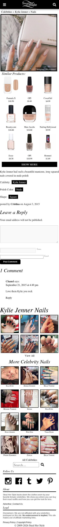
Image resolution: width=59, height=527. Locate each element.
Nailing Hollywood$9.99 (48, 128)
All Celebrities (29, 459)
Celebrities (6, 11)
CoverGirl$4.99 (48, 100)
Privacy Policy (9, 522)
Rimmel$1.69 (47, 157)
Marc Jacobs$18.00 (29, 128)
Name (39, 249)
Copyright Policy (24, 522)
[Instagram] (8, 485)
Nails (33, 11)
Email (46, 256)
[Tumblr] (29, 485)
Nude (19, 189)
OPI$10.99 (29, 157)
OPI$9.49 (29, 100)
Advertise (7, 504)
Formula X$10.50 (11, 100)
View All (29, 355)
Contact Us (18, 504)
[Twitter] (39, 485)
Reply (9, 297)
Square (13, 196)
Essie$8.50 (11, 157)
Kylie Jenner (21, 11)
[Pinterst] (50, 485)
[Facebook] (18, 485)
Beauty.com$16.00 (11, 128)
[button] (4, 4)
